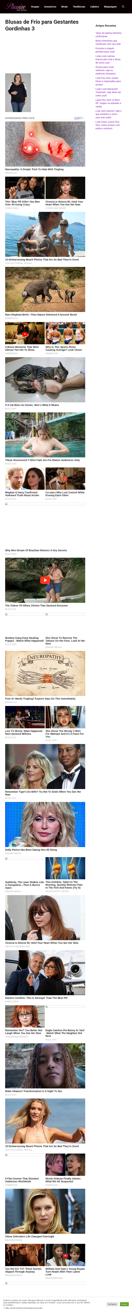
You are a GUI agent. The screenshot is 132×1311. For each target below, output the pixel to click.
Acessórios (50, 6)
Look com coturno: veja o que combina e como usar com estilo (109, 114)
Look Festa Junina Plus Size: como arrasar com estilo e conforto (108, 125)
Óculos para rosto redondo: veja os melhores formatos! (106, 70)
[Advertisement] (45, 54)
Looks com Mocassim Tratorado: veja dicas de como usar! (108, 92)
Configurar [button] (112, 1304)
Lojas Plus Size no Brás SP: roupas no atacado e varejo (108, 103)
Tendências (79, 6)
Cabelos (94, 6)
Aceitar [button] (124, 1304)
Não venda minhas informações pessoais (24, 1308)
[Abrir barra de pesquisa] (123, 7)
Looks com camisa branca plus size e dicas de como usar (108, 59)
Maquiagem (110, 6)
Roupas (35, 6)
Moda (64, 6)
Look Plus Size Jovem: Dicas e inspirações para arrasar (108, 81)
